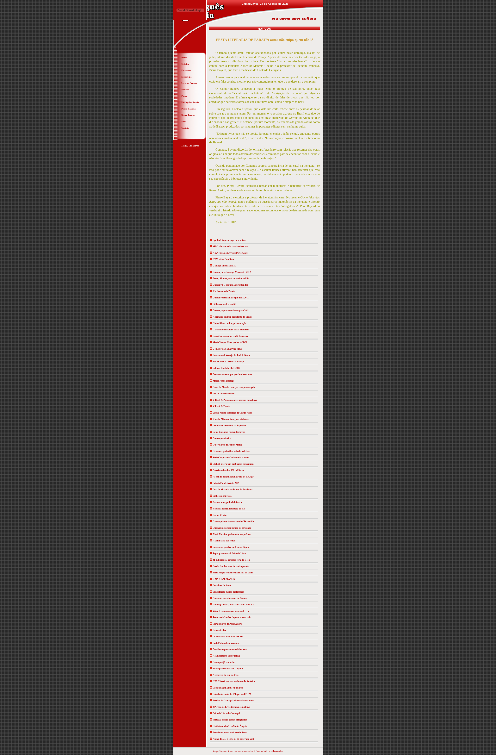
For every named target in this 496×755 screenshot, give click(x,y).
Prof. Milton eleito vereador (226, 643)
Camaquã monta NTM (224, 265)
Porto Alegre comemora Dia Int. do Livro (233, 572)
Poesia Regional (188, 109)
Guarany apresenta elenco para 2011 (231, 310)
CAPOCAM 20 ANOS (224, 579)
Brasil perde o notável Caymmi (228, 668)
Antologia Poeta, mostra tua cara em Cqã (233, 604)
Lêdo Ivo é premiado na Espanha (229, 425)
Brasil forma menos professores (228, 591)
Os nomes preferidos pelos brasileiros (231, 451)
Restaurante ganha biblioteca (227, 502)
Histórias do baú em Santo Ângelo (230, 726)
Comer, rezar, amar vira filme (227, 348)
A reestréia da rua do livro (226, 675)
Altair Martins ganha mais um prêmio (232, 534)
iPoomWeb (277, 751)
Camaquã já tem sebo (223, 662)
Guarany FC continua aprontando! (230, 285)
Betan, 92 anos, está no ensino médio (231, 278)
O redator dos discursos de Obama (230, 598)
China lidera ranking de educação (229, 323)
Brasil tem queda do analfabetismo (230, 649)
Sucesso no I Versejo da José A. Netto (231, 355)
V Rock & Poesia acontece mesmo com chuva (235, 400)
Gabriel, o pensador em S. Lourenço (230, 336)
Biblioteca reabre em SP (224, 304)
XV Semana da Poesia (224, 291)
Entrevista (186, 70)
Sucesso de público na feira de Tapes (231, 547)
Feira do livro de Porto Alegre (227, 623)
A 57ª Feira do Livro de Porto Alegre (230, 253)
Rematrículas (219, 630)
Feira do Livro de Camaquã (226, 713)
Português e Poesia (190, 102)
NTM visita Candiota (223, 259)
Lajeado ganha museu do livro (228, 687)
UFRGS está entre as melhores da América (234, 681)
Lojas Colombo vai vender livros (229, 432)
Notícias (185, 89)
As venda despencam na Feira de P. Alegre (233, 476)
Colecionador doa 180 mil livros (228, 470)
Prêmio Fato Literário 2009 (226, 483)
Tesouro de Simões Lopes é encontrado (232, 617)
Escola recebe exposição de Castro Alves (232, 412)
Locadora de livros (222, 585)
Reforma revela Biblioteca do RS (229, 508)
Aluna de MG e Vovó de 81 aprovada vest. (233, 739)
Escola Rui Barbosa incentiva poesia (231, 566)
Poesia (184, 96)
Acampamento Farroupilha (226, 655)
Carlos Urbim (219, 515)
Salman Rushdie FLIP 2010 (226, 368)
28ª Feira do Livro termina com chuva (231, 707)
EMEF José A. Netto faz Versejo (228, 361)
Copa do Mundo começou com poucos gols (234, 387)
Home (184, 57)
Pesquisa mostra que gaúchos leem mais (232, 374)
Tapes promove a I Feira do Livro (229, 553)
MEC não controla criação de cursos (231, 246)
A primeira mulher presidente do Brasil (232, 316)
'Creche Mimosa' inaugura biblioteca (231, 419)
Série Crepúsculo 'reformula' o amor (231, 457)
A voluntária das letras (224, 540)
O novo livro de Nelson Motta (227, 444)
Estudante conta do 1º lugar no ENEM (232, 694)
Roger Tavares (188, 115)
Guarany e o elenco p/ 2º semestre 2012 (232, 272)
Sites (183, 121)
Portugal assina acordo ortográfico (230, 719)
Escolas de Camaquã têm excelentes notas (233, 700)
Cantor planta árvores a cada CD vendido (233, 521)
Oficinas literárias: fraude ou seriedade (232, 528)
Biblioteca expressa (222, 496)
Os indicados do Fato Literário (228, 636)
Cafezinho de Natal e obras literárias (231, 329)
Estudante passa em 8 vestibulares (230, 732)
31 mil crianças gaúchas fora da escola (231, 559)
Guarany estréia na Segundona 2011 (231, 297)
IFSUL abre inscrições (224, 393)
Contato (185, 128)
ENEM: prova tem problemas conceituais (233, 464)
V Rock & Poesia (221, 406)
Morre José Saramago (223, 380)
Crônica (185, 64)
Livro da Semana (189, 83)
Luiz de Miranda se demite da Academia (232, 489)
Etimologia (186, 77)
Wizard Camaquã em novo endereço (231, 611)
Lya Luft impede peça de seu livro (229, 240)
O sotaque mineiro (222, 438)
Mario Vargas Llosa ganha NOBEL (230, 342)
